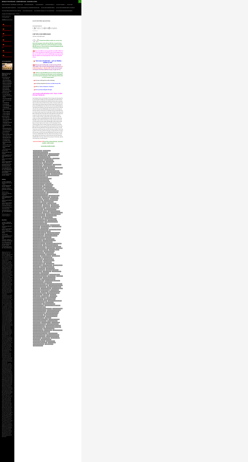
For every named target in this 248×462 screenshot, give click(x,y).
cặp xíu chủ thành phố (47, 265)
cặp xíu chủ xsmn (48, 282)
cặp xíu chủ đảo (55, 197)
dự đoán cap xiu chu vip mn (51, 316)
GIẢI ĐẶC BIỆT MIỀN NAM (7, 122)
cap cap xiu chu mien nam (53, 155)
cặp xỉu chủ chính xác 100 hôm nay (40, 167)
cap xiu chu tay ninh (37, 265)
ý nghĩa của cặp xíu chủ (38, 345)
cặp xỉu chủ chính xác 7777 (39, 169)
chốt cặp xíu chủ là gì (38, 294)
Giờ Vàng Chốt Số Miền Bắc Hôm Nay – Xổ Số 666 (10, 13)
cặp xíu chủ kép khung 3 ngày (39, 214)
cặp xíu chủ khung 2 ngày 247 (50, 218)
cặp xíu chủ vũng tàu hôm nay (49, 277)
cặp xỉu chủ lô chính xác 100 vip (53, 232)
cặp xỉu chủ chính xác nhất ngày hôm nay (41, 181)
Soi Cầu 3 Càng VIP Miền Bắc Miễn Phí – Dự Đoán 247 (65, 7)
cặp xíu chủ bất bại (50, 161)
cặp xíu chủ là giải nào (56, 226)
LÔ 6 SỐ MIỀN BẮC (6, 104)
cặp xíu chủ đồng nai (52, 203)
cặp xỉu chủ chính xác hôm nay (39, 170)
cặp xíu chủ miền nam (38, 245)
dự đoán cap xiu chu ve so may (52, 313)
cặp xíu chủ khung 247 (52, 220)
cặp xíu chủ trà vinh (50, 268)
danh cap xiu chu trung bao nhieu (40, 300)
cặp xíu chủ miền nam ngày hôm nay (54, 246)
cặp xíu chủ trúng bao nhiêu (39, 269)
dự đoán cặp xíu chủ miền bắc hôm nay (52, 305)
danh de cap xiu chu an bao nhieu (55, 300)
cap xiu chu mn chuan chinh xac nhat (41, 249)
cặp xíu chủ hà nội (54, 204)
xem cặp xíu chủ (37, 339)
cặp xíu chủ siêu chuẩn (38, 262)
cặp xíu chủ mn (59, 248)
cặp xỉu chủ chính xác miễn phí (39, 172)
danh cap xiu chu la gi (51, 297)
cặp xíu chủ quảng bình (47, 257)
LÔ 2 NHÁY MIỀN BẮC (6, 94)
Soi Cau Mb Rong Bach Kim (27, 10)
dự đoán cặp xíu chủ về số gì (39, 313)
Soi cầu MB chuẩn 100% (29, 4)
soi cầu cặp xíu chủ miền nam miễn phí (53, 327)
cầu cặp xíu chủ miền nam (57, 288)
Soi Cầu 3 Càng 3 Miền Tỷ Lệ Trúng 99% (9, 7)
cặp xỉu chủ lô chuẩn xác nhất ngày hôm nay (42, 237)
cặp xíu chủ (36, 156)
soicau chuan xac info (57, 330)
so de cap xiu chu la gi (46, 322)
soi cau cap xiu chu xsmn (38, 330)
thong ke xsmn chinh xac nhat (53, 336)
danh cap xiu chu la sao (38, 299)
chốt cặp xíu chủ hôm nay (55, 291)
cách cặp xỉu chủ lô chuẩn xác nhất (40, 153)
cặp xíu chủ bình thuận (38, 164)
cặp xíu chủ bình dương (47, 163)
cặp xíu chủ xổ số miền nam (39, 280)
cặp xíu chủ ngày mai (49, 252)
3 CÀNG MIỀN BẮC (6, 78)
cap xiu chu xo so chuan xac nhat (48, 279)
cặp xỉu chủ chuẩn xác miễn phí (39, 192)
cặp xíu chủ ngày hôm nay (49, 251)
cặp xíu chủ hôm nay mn (38, 209)
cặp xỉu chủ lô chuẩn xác (38, 235)
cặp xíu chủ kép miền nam (51, 215)
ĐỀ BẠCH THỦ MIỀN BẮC (7, 81)
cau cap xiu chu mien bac (46, 288)
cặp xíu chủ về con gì (38, 271)
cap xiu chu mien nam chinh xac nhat (50, 245)
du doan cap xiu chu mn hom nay (54, 310)
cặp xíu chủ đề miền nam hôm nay (51, 200)
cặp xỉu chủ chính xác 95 (49, 169)
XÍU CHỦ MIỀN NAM (6, 131)
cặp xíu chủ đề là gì (54, 198)
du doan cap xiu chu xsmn (39, 317)
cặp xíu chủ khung (37, 217)
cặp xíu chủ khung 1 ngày (47, 217)
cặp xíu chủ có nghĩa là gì (54, 195)
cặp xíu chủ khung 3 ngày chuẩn (51, 221)
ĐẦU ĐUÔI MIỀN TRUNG (7, 144)
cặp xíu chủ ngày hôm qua (39, 252)
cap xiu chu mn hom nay (54, 249)
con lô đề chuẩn (37, 296)
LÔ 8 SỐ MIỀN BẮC (6, 107)
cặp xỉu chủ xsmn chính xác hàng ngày (54, 283)
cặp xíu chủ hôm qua (38, 212)
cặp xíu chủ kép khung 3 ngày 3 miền (53, 214)
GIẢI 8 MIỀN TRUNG (6, 139)
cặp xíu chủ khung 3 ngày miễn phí (40, 223)
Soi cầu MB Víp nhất (39, 4)
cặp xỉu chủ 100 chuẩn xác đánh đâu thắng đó (42, 158)
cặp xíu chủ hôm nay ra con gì (50, 209)
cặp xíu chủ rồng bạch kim (49, 260)
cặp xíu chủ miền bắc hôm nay (39, 243)
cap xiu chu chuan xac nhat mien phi (40, 195)
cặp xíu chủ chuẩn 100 (38, 186)
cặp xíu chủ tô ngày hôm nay (39, 268)
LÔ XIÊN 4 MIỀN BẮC (6, 114)
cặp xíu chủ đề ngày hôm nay (47, 201)
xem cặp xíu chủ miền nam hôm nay (40, 342)
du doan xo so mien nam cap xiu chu (40, 319)
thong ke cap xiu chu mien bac (39, 334)
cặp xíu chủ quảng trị (38, 260)
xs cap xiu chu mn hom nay (39, 344)
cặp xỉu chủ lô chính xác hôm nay (52, 234)
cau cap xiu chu (37, 288)
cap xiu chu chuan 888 (48, 186)
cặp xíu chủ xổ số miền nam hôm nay (53, 280)
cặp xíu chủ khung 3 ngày (38, 221)
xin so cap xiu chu (52, 342)
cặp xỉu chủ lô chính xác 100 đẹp (40, 232)
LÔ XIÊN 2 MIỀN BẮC (6, 111)
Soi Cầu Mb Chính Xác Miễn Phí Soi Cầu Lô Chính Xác (11, 10)
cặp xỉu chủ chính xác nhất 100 (39, 175)
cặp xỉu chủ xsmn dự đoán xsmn (40, 286)
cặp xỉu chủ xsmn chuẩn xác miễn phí (41, 285)
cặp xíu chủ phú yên (37, 257)
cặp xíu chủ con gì (37, 197)
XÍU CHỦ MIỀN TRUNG (7, 149)
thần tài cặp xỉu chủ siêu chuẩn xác (40, 333)
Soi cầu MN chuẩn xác (49, 4)
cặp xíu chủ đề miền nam (38, 200)
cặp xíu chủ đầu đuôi (38, 198)
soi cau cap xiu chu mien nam (39, 327)
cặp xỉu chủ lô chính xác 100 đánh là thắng (42, 231)
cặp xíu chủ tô (36, 266)
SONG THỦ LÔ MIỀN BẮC (7, 98)
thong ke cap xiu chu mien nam (53, 334)
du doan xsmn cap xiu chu (54, 319)
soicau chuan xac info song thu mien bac (41, 331)
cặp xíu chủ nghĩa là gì (51, 254)
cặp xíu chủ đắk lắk (46, 197)
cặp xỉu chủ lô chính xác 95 (39, 234)
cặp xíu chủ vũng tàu (38, 277)
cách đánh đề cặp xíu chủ (54, 153)
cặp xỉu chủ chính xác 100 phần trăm (55, 167)
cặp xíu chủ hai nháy (37, 206)
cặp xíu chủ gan (47, 204)
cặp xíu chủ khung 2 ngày (38, 218)
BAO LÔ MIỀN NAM (6, 117)
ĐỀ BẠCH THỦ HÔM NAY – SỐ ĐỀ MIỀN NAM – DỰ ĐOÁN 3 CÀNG (19, 1)
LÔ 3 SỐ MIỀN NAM (6, 124)
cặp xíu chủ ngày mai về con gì (39, 254)
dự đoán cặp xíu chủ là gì (38, 305)
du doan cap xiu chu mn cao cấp (40, 310)
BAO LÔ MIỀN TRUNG (6, 136)
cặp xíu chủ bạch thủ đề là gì (39, 161)
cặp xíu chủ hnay (46, 206)
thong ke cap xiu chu (53, 333)
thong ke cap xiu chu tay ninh (39, 336)
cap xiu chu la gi (37, 226)
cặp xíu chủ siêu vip (47, 262)
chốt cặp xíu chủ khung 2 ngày (39, 293)
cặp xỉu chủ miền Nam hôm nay (39, 246)
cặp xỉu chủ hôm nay (55, 206)
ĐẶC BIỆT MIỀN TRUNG (7, 137)
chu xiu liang (53, 294)
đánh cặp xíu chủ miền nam (50, 299)
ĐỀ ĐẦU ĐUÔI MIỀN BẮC (7, 91)
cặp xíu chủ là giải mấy (46, 226)
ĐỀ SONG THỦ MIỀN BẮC (7, 83)
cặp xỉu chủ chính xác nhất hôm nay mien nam (42, 178)
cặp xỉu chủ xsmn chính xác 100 (39, 283)
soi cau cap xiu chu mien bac (39, 325)
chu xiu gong (46, 294)
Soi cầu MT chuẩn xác (60, 4)
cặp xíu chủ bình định (38, 163)
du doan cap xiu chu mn (57, 308)
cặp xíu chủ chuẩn (49, 184)
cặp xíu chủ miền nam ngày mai (39, 248)
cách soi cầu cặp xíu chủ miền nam (40, 155)
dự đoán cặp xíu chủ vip (38, 314)
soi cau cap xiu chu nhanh (49, 328)
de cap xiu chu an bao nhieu (39, 302)
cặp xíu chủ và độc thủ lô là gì (52, 269)
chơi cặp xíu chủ (37, 291)
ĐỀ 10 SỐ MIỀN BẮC (6, 89)
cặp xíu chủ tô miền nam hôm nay (47, 266)
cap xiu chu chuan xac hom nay (50, 189)
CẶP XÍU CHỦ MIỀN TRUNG (7, 134)
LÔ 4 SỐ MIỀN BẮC (6, 102)
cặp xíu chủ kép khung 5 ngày (39, 215)
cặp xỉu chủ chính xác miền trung (53, 172)
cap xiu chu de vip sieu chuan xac (40, 203)
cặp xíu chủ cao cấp (57, 164)
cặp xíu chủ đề (46, 198)
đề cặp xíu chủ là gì (49, 302)
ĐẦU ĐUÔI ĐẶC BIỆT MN (7, 128)
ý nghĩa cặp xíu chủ (49, 344)
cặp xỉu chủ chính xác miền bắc (53, 170)
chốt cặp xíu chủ (45, 291)
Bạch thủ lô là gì (47, 150)
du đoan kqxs (48, 317)
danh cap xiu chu (53, 296)
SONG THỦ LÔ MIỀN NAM (7, 129)
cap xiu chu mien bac (37, 240)
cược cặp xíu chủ (45, 296)
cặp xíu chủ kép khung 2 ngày (56, 212)
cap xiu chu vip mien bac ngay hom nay (41, 274)
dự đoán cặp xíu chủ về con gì (53, 311)
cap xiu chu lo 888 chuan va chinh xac (41, 229)
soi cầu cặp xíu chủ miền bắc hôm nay (53, 325)
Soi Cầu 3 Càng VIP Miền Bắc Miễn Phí (47, 7)
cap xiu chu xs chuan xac (38, 282)
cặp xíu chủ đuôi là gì (38, 204)
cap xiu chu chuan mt (50, 187)
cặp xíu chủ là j (36, 228)
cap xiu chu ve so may (57, 271)
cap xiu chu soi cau (50, 263)
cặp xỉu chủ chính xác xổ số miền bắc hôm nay (42, 183)
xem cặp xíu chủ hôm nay (46, 339)
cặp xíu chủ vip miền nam (54, 274)
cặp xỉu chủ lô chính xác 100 (55, 229)
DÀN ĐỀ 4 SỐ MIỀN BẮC (7, 84)
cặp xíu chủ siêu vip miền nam (39, 263)
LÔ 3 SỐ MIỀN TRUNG (6, 140)
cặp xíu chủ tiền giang (58, 265)
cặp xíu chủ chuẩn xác (38, 189)
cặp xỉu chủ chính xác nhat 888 (53, 175)
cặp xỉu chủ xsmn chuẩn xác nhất (55, 285)
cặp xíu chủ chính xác (38, 166)
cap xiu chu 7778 (56, 158)
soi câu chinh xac (48, 330)
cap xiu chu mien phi (51, 248)
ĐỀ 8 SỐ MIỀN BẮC (6, 88)
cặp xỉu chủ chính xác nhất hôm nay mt (41, 180)
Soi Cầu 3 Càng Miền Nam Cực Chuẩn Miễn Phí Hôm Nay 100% (28, 7)
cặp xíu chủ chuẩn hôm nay (39, 187)
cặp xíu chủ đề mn (37, 201)
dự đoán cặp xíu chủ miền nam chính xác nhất (42, 308)
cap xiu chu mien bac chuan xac (49, 240)
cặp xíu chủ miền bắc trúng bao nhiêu (54, 243)
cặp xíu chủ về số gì (47, 271)
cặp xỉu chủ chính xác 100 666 (49, 166)
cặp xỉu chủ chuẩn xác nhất (52, 192)
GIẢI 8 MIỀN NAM (6, 120)
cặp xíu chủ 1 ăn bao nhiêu (45, 156)
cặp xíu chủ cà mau (47, 164)
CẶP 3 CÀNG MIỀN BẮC (7, 80)
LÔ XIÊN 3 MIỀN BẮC (6, 113)
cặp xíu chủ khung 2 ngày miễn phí (40, 220)
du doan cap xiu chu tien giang (39, 311)
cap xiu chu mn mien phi (38, 251)
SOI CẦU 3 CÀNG (69, 4)
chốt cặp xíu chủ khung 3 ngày (53, 293)
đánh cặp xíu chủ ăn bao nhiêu (39, 297)
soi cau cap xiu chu (55, 322)
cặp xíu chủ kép (46, 212)
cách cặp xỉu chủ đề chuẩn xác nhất (40, 152)
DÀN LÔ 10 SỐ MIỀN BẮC (7, 105)
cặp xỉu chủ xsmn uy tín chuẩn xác (54, 286)
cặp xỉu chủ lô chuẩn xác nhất (51, 235)
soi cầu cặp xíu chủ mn (38, 328)
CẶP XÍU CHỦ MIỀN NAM (45, 28)
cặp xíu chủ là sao (44, 228)
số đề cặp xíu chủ (37, 322)
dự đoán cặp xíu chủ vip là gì (39, 316)
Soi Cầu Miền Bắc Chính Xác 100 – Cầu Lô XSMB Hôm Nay (44, 10)
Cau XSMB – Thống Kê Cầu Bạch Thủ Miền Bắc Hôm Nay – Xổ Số (7, 182)
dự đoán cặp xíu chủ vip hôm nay (51, 314)
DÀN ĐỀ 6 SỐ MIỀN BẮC (7, 86)
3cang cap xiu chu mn (38, 150)
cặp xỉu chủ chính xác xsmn (39, 184)
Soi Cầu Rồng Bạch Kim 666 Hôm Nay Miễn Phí (64, 10)
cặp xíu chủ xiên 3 (37, 279)
